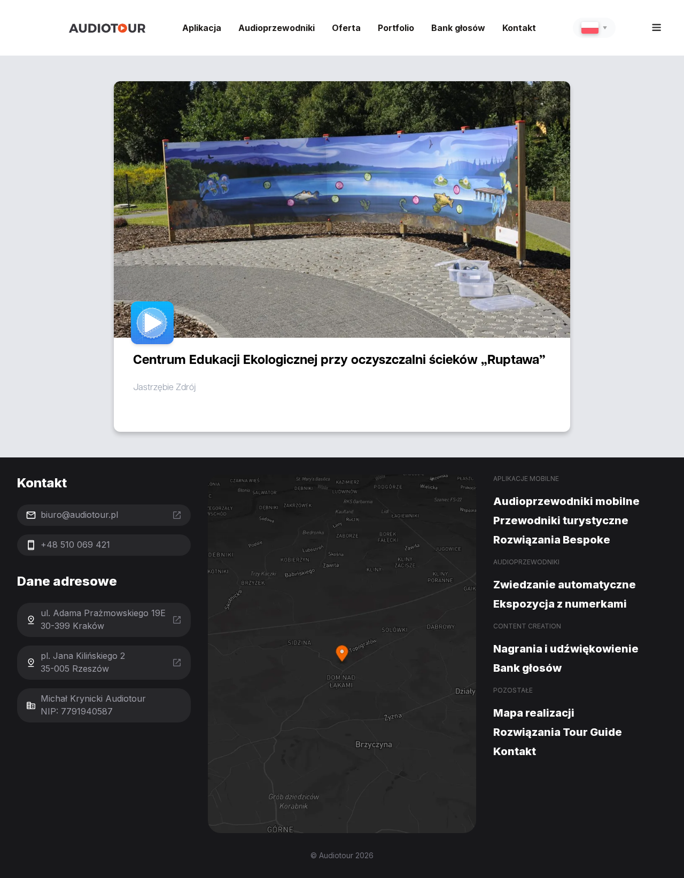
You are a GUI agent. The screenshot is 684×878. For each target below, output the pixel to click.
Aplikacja (201, 27)
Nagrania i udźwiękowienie (566, 648)
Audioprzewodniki (276, 27)
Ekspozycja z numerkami (560, 603)
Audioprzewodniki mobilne (566, 501)
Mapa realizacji (533, 712)
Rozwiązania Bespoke (551, 539)
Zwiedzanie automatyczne (564, 584)
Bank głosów (458, 27)
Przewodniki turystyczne (560, 520)
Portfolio (396, 27)
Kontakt (519, 27)
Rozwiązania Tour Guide (557, 732)
